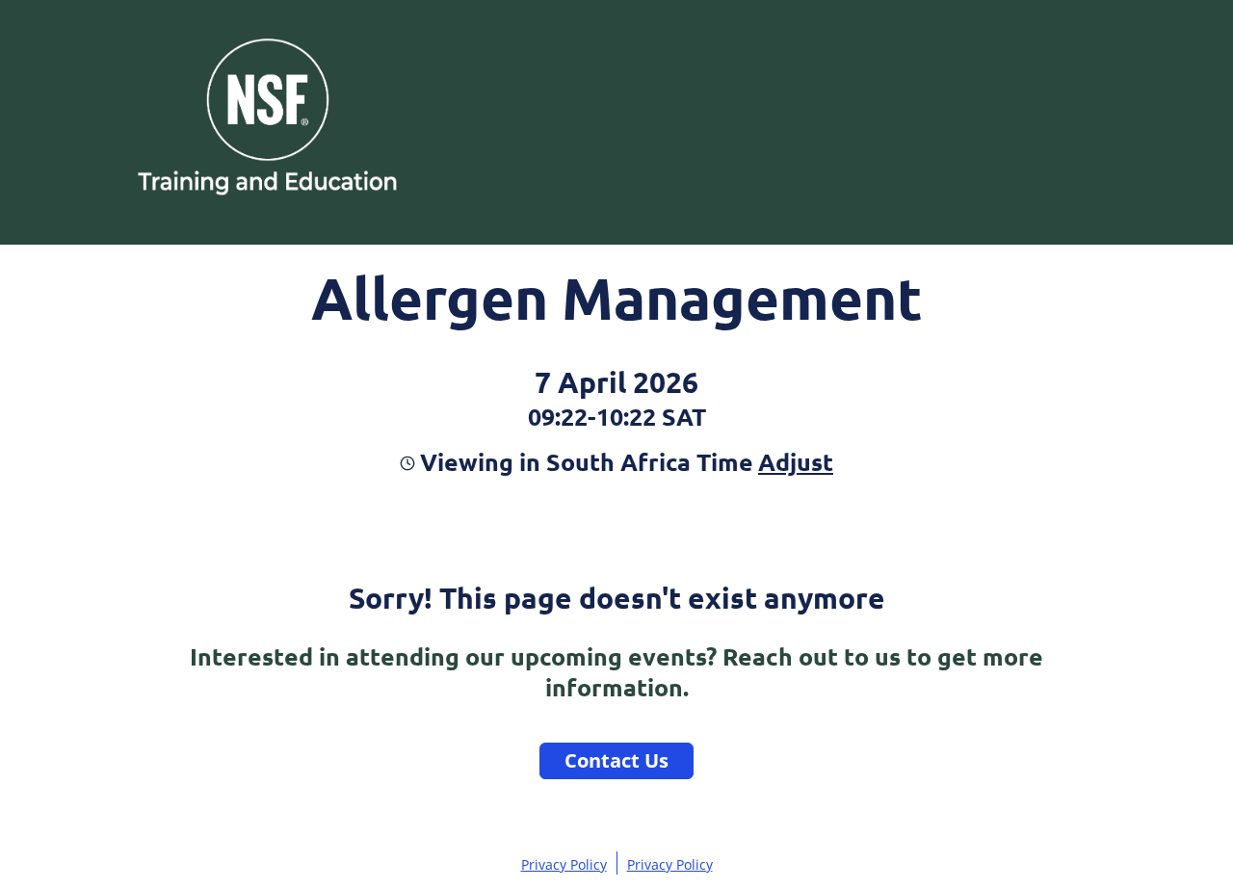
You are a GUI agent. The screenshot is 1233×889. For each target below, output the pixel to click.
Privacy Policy (564, 864)
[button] (793, 461)
